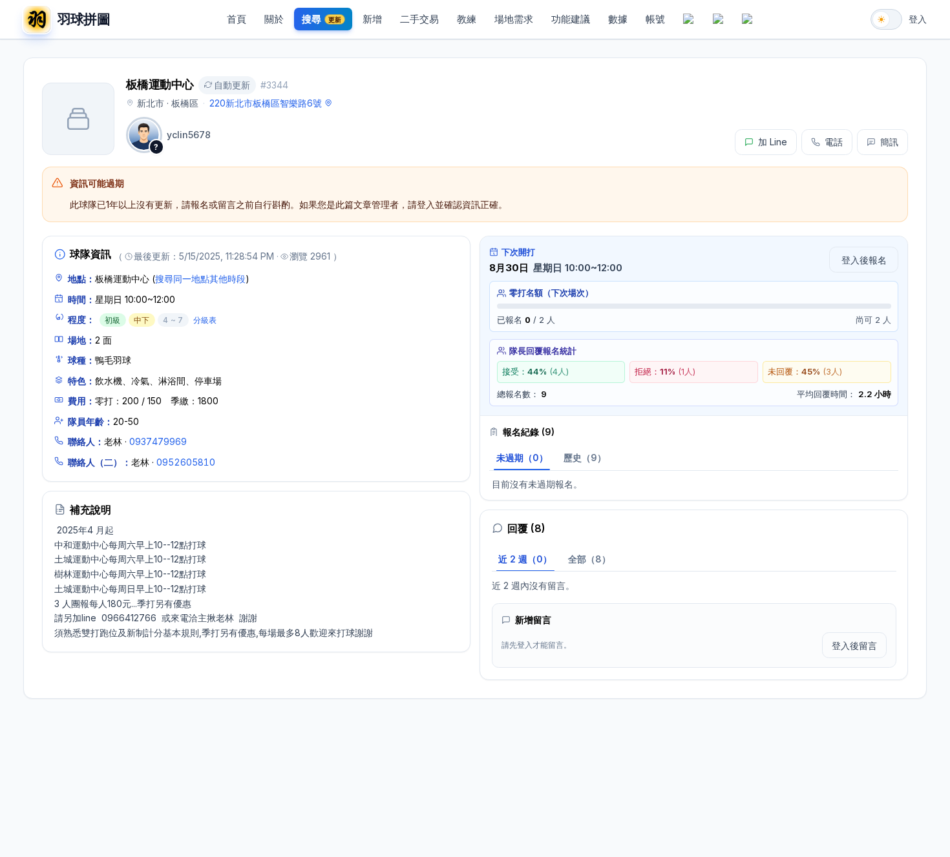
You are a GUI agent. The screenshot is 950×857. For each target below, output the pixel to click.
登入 (918, 19)
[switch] (886, 19)
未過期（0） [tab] (522, 457)
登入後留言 (854, 645)
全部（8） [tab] (589, 558)
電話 (834, 141)
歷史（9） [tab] (585, 457)
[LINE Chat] (747, 19)
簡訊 (889, 141)
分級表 (204, 320)
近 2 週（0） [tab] (525, 558)
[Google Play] (718, 19)
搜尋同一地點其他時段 (200, 278)
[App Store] (688, 19)
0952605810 (185, 462)
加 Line (772, 141)
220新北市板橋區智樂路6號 (265, 103)
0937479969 (158, 441)
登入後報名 (864, 259)
